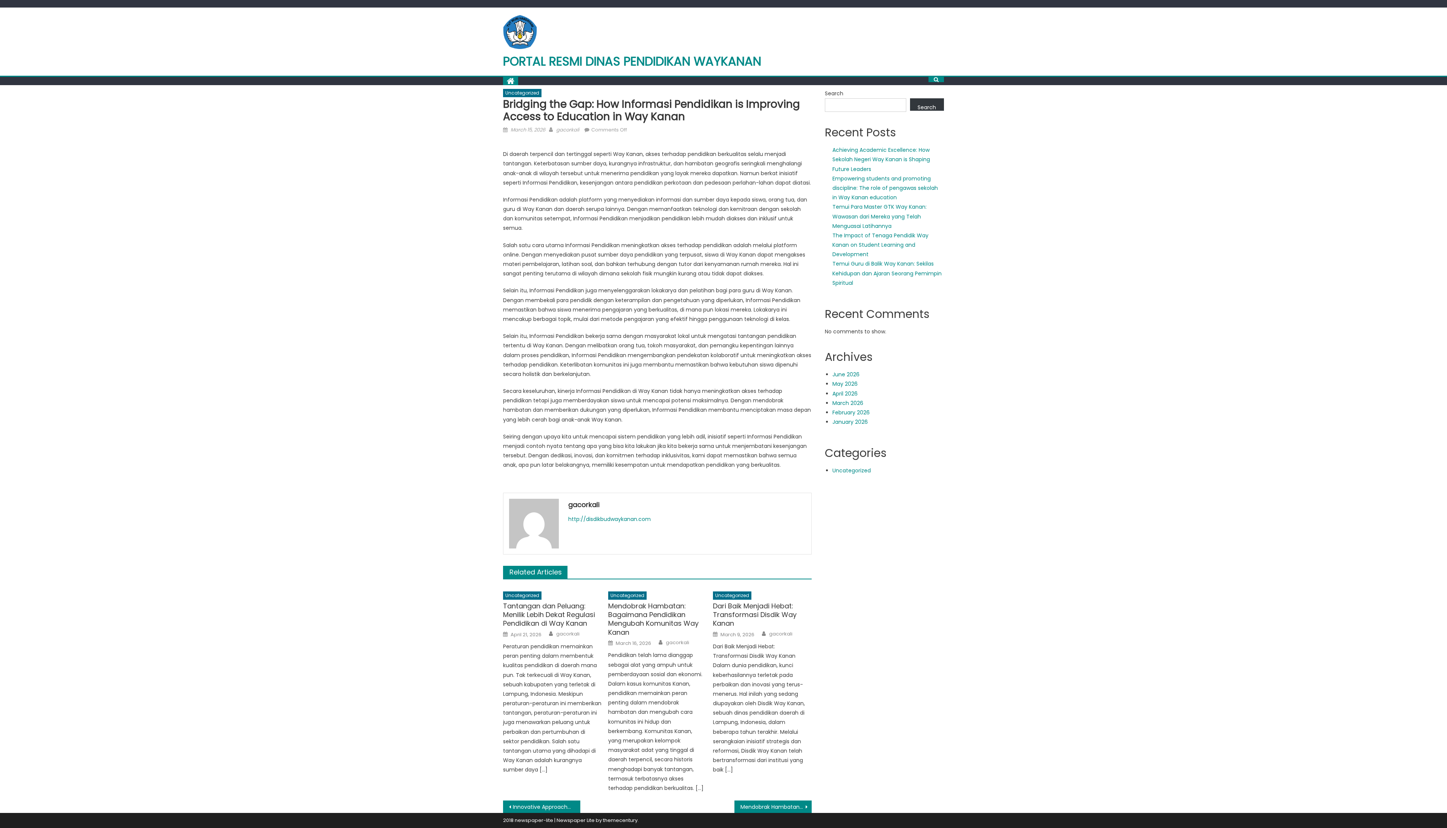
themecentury (620, 820)
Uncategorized (522, 93)
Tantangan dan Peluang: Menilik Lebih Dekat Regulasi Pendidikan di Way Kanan (549, 615)
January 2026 (850, 422)
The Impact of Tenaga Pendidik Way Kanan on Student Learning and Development (880, 245)
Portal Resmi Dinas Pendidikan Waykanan (632, 61)
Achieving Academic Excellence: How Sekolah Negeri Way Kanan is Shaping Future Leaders (881, 159)
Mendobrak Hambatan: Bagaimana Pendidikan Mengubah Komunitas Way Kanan (653, 619)
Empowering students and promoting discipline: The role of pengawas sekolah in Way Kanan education (885, 188)
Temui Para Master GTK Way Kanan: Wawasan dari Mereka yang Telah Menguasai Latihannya (879, 216)
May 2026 (845, 384)
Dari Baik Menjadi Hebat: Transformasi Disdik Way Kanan (755, 615)
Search (834, 93)
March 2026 (847, 403)
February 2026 (851, 412)
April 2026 (845, 393)
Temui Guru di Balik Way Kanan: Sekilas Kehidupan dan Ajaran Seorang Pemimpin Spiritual (887, 273)
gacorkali (567, 129)
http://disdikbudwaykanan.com (609, 519)
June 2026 (846, 374)
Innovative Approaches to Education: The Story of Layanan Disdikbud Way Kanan (546, 807)
